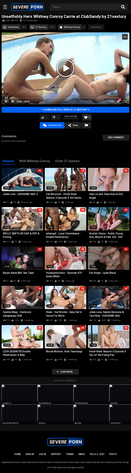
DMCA (81, 454)
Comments (9, 136)
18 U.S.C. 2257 (96, 454)
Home (17, 454)
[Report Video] (86, 125)
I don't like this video (57, 117)
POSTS (113, 454)
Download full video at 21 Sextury (65, 109)
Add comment (116, 137)
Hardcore (96, 27)
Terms (70, 454)
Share (75, 125)
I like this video (46, 117)
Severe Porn (62, 467)
